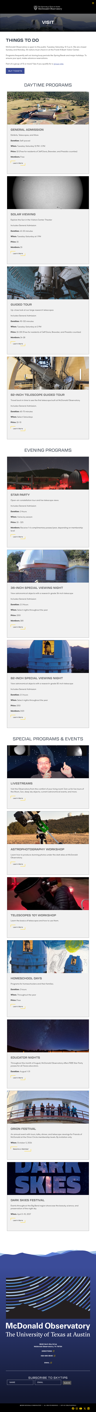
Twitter (85, 1408)
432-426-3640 (47, 1356)
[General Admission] (48, 108)
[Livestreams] (48, 761)
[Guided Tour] (48, 283)
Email (46, 1362)
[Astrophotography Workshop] (48, 827)
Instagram (77, 1408)
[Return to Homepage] (48, 4)
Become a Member (21, 1149)
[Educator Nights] (48, 1036)
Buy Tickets (15, 70)
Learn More (18, 163)
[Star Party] (48, 473)
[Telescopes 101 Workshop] (48, 893)
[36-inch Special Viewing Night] (48, 566)
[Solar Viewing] (48, 192)
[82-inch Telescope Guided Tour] (48, 373)
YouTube (80, 1408)
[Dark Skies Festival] (48, 1178)
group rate (58, 64)
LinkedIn (88, 1408)
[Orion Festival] (48, 1107)
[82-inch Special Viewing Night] (48, 656)
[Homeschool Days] (48, 956)
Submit (67, 1383)
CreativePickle (71, 1405)
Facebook (73, 1408)
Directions (47, 1351)
